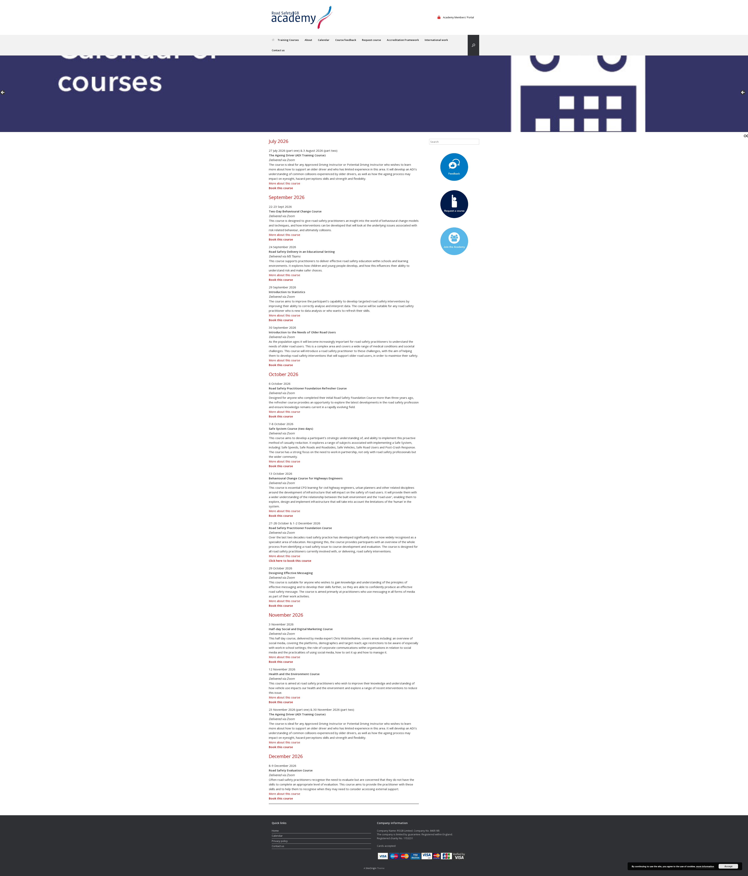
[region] (374, 93)
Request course (371, 40)
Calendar (323, 40)
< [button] (3, 93)
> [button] (743, 93)
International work (436, 40)
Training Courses (288, 40)
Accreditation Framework (403, 40)
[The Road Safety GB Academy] (302, 17)
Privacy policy (280, 841)
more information (705, 866)
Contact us (278, 50)
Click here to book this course (290, 561)
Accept (728, 866)
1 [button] (745, 136)
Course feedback (345, 40)
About (308, 40)
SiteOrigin (371, 868)
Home (275, 830)
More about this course (284, 183)
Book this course (281, 188)
